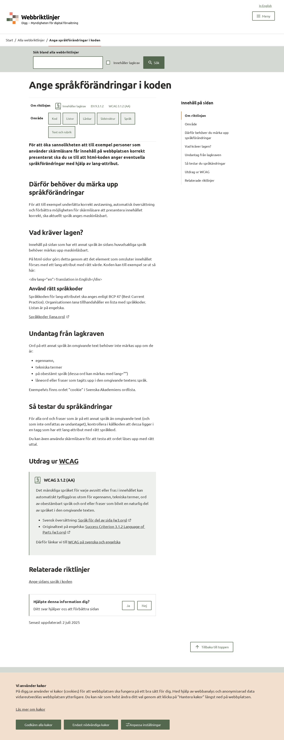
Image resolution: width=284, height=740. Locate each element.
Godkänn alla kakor (38, 725)
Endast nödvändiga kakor (91, 725)
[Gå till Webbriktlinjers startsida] (42, 18)
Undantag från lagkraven (203, 155)
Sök (156, 62)
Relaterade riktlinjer (199, 180)
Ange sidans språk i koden (50, 581)
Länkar (87, 118)
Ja (128, 605)
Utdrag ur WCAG (197, 172)
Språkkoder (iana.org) (49, 316)
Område (191, 124)
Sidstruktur (108, 118)
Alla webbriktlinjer (31, 40)
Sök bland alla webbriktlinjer (56, 52)
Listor (70, 118)
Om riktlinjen (195, 115)
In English (265, 5)
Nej (144, 605)
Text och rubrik (62, 132)
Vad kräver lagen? (198, 146)
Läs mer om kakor (30, 709)
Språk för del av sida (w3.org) (104, 520)
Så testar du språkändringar (205, 163)
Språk (127, 118)
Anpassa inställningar (145, 725)
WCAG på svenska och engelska (94, 542)
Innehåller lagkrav (127, 62)
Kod (54, 118)
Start (9, 40)
